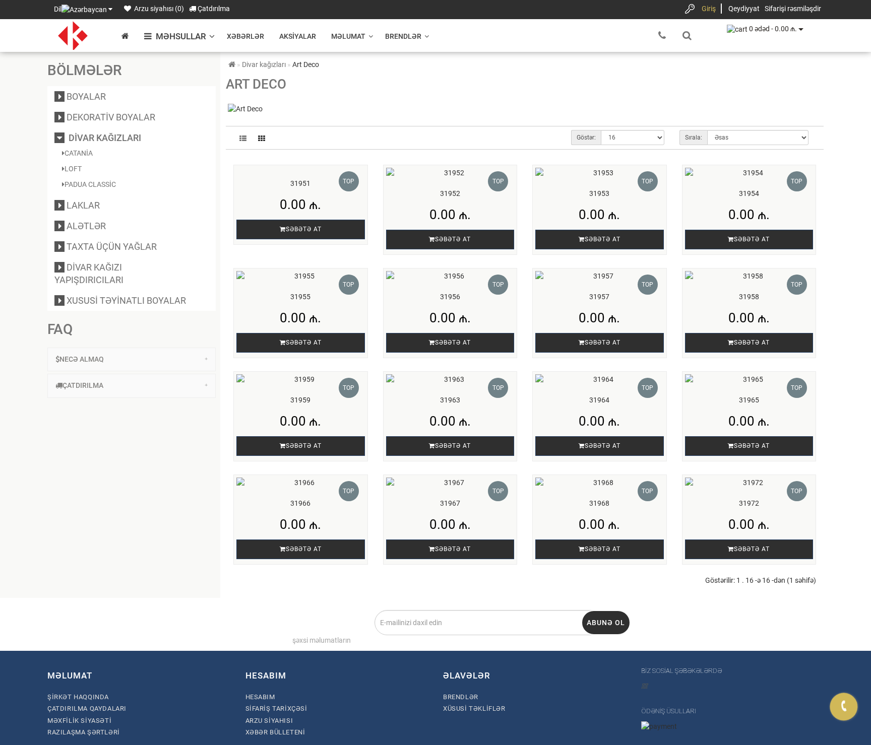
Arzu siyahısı (269, 720)
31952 (450, 193)
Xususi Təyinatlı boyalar (125, 300)
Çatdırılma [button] (83, 385)
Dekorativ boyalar (110, 117)
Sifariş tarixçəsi (276, 708)
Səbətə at (304, 229)
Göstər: (586, 137)
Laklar (82, 205)
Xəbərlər (245, 36)
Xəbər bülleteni (275, 732)
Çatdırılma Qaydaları (87, 708)
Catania (79, 153)
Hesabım (260, 697)
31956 (450, 297)
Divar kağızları (103, 137)
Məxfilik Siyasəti (79, 720)
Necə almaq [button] (81, 359)
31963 (450, 400)
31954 (749, 193)
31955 (300, 297)
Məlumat (348, 36)
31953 (599, 193)
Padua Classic (90, 184)
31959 (300, 400)
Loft (73, 169)
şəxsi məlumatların (321, 640)
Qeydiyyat (744, 9)
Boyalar (85, 96)
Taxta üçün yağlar (111, 246)
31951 (300, 183)
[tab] (131, 359)
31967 (450, 503)
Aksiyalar (297, 36)
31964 (599, 400)
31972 (749, 503)
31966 (300, 503)
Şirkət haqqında (78, 697)
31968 (599, 503)
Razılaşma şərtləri (83, 732)
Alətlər (85, 226)
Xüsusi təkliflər (474, 708)
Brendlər (403, 36)
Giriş (709, 9)
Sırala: (693, 137)
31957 (599, 297)
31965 (749, 400)
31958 (749, 297)
